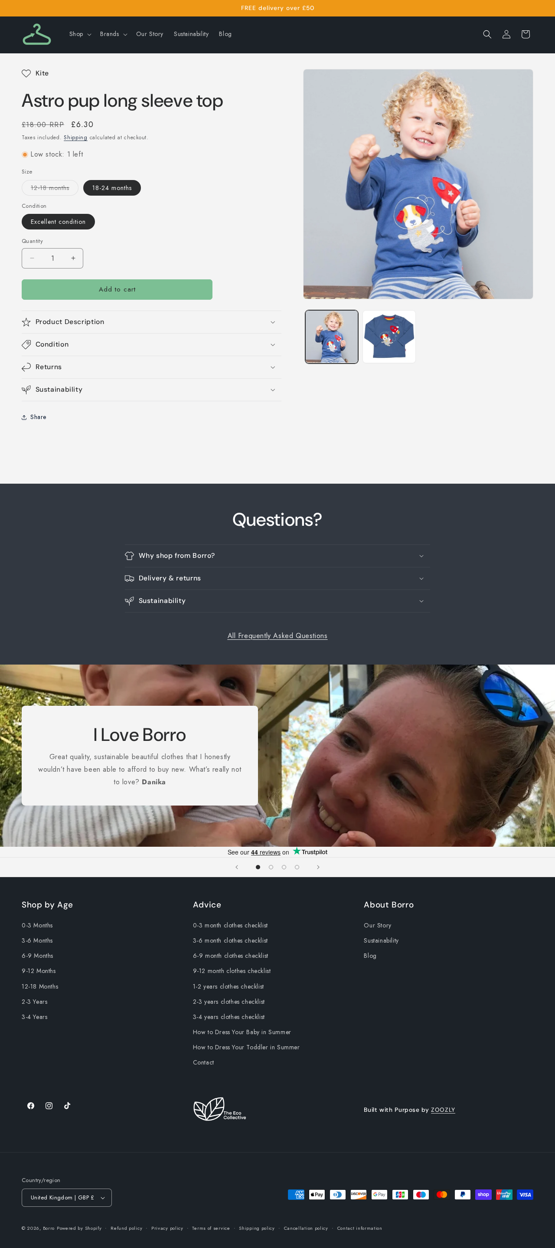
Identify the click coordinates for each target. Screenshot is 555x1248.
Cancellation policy (306, 1228)
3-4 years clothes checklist (229, 1016)
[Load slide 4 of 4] (297, 867)
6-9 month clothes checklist (230, 955)
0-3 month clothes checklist (230, 925)
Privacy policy (167, 1228)
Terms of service (211, 1228)
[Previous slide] (236, 867)
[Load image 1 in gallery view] (331, 336)
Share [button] (38, 417)
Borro (49, 1228)
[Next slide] (318, 867)
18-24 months (112, 187)
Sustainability (381, 940)
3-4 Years (34, 1016)
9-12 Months (39, 970)
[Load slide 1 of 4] (257, 867)
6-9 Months (37, 955)
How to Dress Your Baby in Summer (242, 1032)
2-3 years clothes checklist (229, 1001)
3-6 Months (37, 940)
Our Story (377, 925)
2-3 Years (34, 1001)
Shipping (76, 137)
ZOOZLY (443, 1110)
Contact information (359, 1228)
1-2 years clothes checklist (228, 986)
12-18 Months (40, 986)
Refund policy (126, 1228)
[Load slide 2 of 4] (271, 867)
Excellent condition (58, 221)
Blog (370, 955)
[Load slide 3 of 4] (284, 867)
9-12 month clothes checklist (232, 970)
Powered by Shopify (79, 1228)
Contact (203, 1062)
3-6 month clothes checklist (230, 940)
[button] (79, 34)
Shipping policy (257, 1228)
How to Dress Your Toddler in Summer (246, 1047)
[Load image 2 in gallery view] (388, 336)
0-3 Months (37, 925)
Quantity (32, 241)
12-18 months (54, 189)
